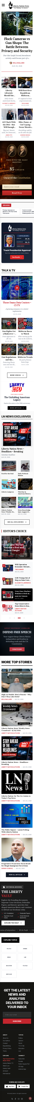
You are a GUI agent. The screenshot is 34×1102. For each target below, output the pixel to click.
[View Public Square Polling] (17, 243)
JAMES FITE (9, 135)
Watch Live (6, 1066)
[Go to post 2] (14, 618)
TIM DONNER (25, 103)
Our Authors (6, 1040)
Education (21, 1048)
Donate (20, 1061)
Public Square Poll (23, 1064)
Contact (5, 1043)
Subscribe (17, 1021)
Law (19, 1051)
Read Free (17, 193)
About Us (5, 1038)
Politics (20, 1038)
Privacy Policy (7, 1048)
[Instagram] (22, 1099)
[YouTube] (19, 1099)
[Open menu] (3, 5)
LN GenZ (5, 1071)
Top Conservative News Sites (8, 1059)
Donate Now (17, 649)
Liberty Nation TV (8, 1063)
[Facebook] (15, 1099)
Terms (5, 1051)
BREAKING (6, 205)
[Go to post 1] (10, 618)
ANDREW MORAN (25, 135)
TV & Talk (21, 1046)
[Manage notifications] (30, 1098)
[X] (12, 1099)
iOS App (20, 1066)
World (20, 1043)
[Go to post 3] (19, 618)
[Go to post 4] (24, 618)
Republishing (7, 1046)
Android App (22, 1069)
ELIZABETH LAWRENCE (8, 103)
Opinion (20, 1040)
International (6, 1073)
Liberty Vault (6, 1068)
